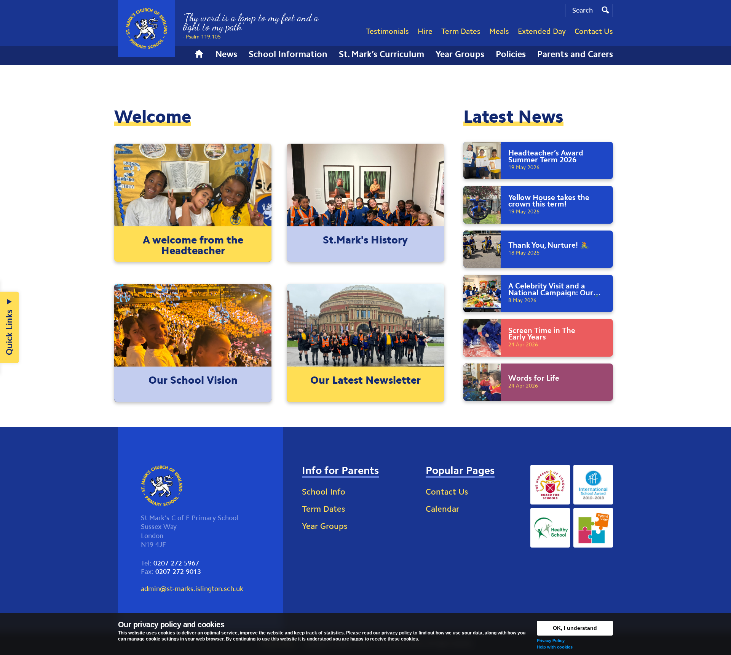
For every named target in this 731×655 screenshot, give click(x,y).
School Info (323, 491)
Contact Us (447, 491)
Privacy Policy (551, 640)
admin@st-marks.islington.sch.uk (192, 589)
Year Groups (324, 526)
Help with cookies (555, 647)
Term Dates (323, 509)
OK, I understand (575, 628)
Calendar (442, 509)
